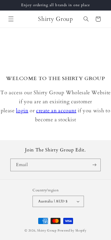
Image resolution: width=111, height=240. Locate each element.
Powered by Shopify (72, 231)
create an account (56, 110)
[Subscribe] (94, 165)
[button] (11, 19)
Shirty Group (47, 231)
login (22, 110)
